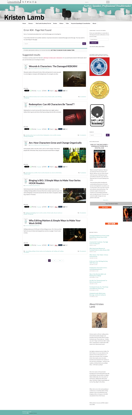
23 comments (82, 212)
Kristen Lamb (33, 68)
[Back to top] (128, 411)
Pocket (39, 90)
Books (55, 23)
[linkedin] (30, 2)
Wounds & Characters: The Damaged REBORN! (53, 66)
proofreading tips (47, 251)
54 (60, 260)
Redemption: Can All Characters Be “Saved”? (51, 104)
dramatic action (29, 135)
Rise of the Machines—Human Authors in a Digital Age (99, 146)
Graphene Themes (33, 413)
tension (59, 135)
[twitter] (28, 2)
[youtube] (35, 2)
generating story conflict (31, 172)
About (94, 23)
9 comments (83, 172)
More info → (106, 200)
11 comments (82, 135)
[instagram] (33, 2)
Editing (32, 225)
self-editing (54, 251)
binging (27, 212)
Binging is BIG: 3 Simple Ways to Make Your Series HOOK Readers (55, 181)
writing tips (26, 98)
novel (56, 96)
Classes (30, 23)
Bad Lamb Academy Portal (43, 23)
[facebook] (25, 2)
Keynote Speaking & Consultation (80, 23)
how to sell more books (31, 96)
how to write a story (42, 96)
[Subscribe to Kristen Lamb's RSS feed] (23, 2)
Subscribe (93, 42)
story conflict (53, 135)
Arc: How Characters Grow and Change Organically (55, 142)
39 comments (82, 251)
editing (33, 251)
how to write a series (41, 212)
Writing (42, 68)
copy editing (28, 251)
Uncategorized (40, 106)
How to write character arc (44, 172)
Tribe (67, 23)
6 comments (83, 96)
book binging (32, 212)
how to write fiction (38, 135)
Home (24, 23)
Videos (61, 23)
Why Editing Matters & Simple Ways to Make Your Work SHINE (55, 222)
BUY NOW (105, 207)
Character (39, 68)
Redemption (47, 135)
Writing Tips (46, 68)
